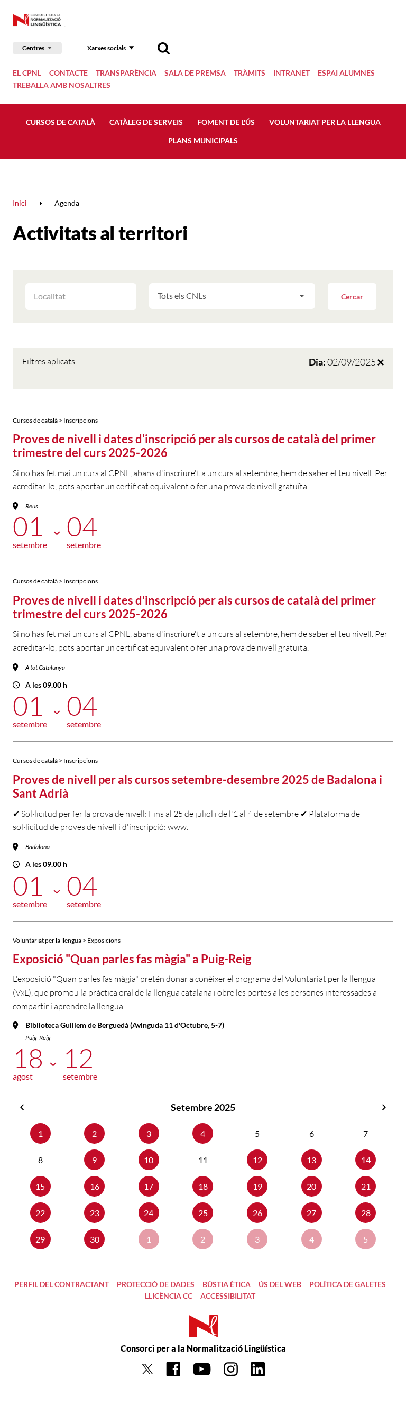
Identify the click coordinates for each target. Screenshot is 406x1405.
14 (366, 1160)
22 (40, 1213)
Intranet (291, 72)
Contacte (68, 72)
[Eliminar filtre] (380, 362)
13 (311, 1160)
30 (94, 1239)
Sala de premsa (195, 72)
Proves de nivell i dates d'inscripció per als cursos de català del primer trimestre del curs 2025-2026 (194, 446)
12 (257, 1160)
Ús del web (280, 1284)
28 (366, 1213)
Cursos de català (60, 121)
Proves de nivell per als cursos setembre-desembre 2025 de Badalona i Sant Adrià (197, 786)
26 (257, 1213)
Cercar (352, 296)
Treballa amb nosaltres (61, 84)
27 (311, 1213)
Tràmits (249, 72)
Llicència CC (168, 1295)
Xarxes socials (106, 48)
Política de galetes (347, 1284)
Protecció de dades (156, 1284)
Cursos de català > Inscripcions (55, 420)
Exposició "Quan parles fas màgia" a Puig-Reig (132, 959)
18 (203, 1186)
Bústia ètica (226, 1284)
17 (148, 1186)
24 (148, 1213)
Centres (33, 48)
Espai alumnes (346, 72)
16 (94, 1186)
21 (366, 1186)
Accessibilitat (227, 1295)
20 (311, 1186)
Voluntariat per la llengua (325, 121)
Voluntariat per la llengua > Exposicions (67, 940)
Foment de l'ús (226, 121)
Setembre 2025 (203, 1107)
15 (40, 1186)
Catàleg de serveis (146, 121)
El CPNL (27, 72)
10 (148, 1160)
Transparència (126, 72)
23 (94, 1213)
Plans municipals (203, 140)
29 (40, 1239)
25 (203, 1213)
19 (257, 1186)
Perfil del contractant (61, 1284)
